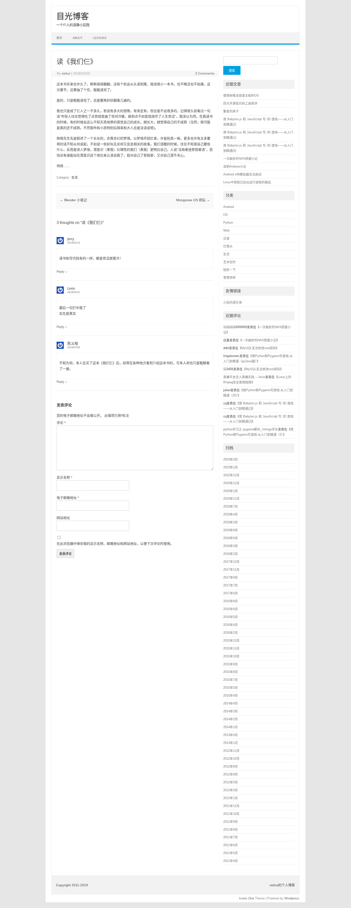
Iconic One (246, 898)
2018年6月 (230, 538)
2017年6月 (230, 593)
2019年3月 (230, 522)
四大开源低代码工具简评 (240, 103)
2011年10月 (231, 814)
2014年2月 (230, 719)
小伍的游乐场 (232, 302)
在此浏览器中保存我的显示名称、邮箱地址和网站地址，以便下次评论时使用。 (115, 544)
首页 (59, 38)
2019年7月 (230, 506)
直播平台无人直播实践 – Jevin (244, 377)
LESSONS (99, 38)
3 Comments (204, 73)
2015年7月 (230, 679)
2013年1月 (230, 743)
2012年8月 (230, 774)
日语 (226, 238)
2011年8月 (230, 829)
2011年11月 (231, 806)
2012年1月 (230, 798)
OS (225, 214)
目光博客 (72, 16)
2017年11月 (231, 569)
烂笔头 (228, 246)
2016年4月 (230, 625)
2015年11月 (231, 648)
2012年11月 (231, 750)
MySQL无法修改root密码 (258, 348)
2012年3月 (230, 790)
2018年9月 (230, 530)
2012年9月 (230, 766)
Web (226, 230)
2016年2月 (230, 632)
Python (228, 222)
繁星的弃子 (231, 111)
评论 (61, 423)
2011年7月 (230, 837)
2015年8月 (230, 672)
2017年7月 (230, 585)
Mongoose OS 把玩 (193, 200)
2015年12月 (231, 640)
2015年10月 (231, 656)
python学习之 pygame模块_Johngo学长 (250, 429)
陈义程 (72, 343)
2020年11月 (231, 483)
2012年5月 (230, 782)
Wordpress (291, 898)
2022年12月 (231, 475)
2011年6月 (230, 845)
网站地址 (63, 518)
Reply (60, 271)
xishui (66, 73)
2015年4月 (230, 695)
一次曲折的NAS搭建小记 (240, 158)
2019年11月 (231, 498)
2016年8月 (230, 601)
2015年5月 (230, 687)
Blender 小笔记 (73, 200)
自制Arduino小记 (234, 166)
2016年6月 (230, 609)
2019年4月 (230, 514)
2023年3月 (230, 459)
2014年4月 (230, 703)
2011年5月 (230, 853)
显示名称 (64, 477)
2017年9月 (230, 577)
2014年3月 (230, 711)
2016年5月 (230, 617)
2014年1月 (230, 727)
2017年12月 (231, 561)
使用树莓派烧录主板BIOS (241, 95)
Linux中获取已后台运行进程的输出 (247, 182)
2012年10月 (231, 758)
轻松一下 (229, 269)
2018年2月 (230, 554)
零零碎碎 (229, 277)
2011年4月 (230, 861)
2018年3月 (230, 546)
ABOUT (77, 38)
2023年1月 (230, 467)
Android (228, 207)
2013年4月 (230, 735)
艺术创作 (229, 262)
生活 (74, 177)
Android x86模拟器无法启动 (242, 174)
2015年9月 (230, 664)
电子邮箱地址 (68, 498)
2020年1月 (230, 491)
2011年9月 (230, 821)
